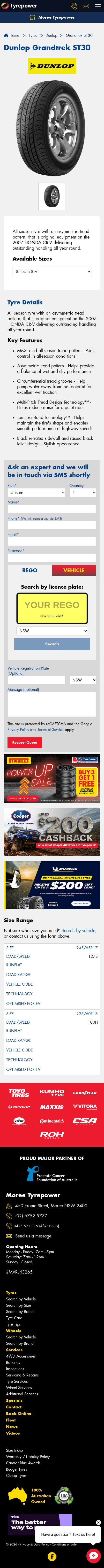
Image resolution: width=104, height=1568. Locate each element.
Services (14, 1349)
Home (13, 35)
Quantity (76, 485)
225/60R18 (87, 1013)
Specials (14, 1400)
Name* (13, 502)
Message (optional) (23, 689)
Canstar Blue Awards (23, 1463)
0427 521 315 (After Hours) (36, 1226)
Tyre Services (17, 1381)
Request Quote (24, 742)
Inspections (15, 1368)
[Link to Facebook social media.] (52, 1556)
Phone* (34, 518)
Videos (13, 1433)
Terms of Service (51, 729)
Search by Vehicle (21, 1299)
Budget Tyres (16, 1469)
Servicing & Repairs (22, 1375)
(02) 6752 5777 (31, 1216)
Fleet (11, 1420)
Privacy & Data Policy (34, 1544)
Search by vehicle (78, 931)
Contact (14, 1407)
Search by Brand (20, 1311)
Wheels (13, 1330)
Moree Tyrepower (55, 17)
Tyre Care (14, 1318)
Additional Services (22, 1394)
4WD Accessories (21, 1356)
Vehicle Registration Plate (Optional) (28, 671)
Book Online (18, 1413)
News (12, 1426)
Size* (12, 485)
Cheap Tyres (16, 1475)
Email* (13, 534)
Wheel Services (19, 1387)
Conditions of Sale (64, 1544)
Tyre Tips (13, 1324)
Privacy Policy (18, 729)
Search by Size (18, 1305)
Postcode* (15, 550)
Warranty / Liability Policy (28, 1456)
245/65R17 (87, 947)
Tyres (11, 1292)
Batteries (13, 1362)
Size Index (14, 1450)
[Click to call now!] (74, 6)
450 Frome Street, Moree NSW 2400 (51, 1206)
